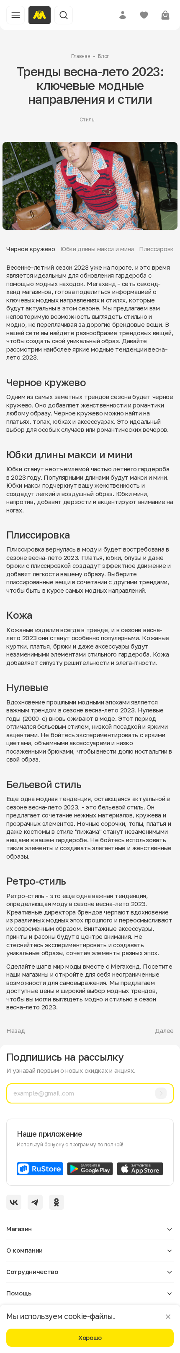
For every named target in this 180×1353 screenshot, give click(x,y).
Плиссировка (158, 248)
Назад (15, 1030)
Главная (80, 56)
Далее (164, 1030)
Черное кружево (30, 248)
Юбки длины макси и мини (97, 248)
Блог (103, 56)
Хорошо (90, 1337)
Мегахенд (125, 966)
